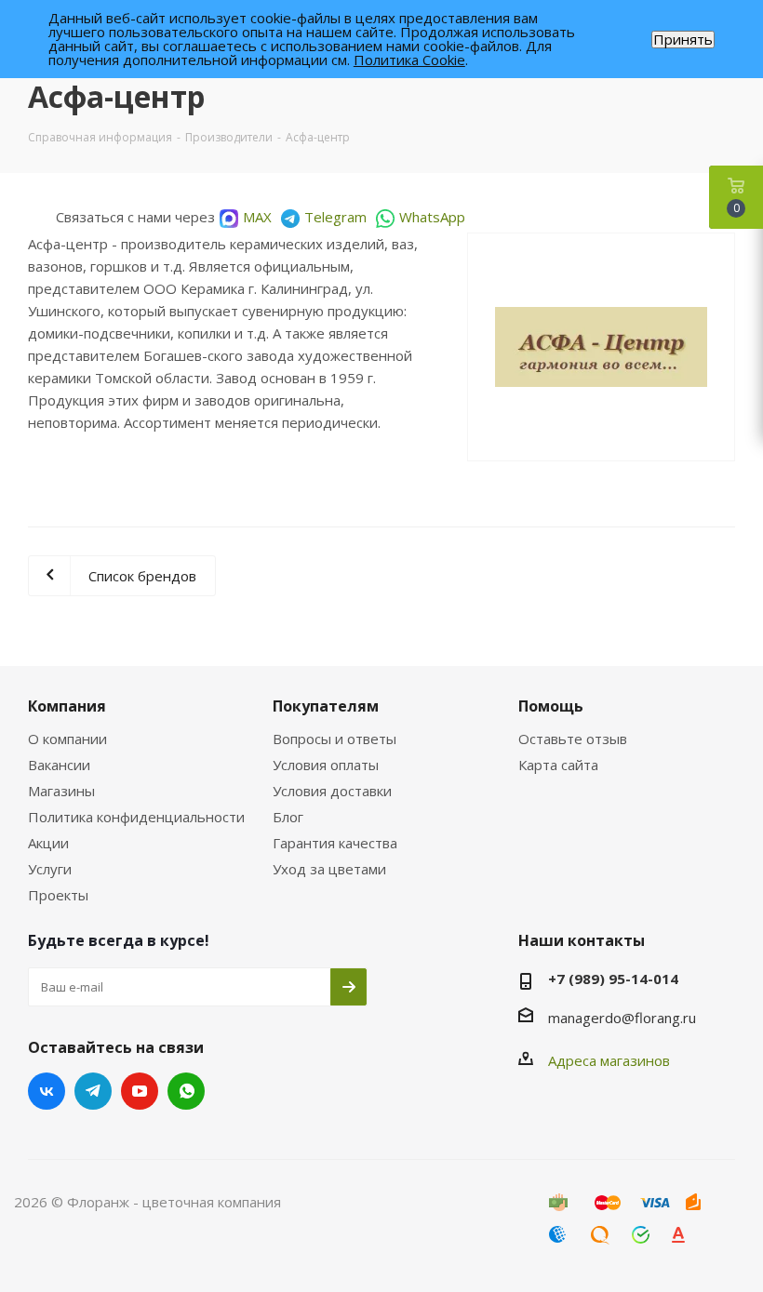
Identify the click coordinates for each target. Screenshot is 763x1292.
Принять (683, 39)
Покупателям (326, 706)
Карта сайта (558, 764)
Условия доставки (332, 790)
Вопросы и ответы (334, 738)
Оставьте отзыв (572, 738)
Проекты (58, 895)
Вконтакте (46, 1091)
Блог (288, 816)
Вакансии (59, 764)
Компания (67, 706)
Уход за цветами (329, 868)
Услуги (50, 868)
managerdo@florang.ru (622, 1017)
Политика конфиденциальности (136, 816)
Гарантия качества (335, 842)
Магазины (61, 790)
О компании (67, 738)
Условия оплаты (326, 764)
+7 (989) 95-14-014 (613, 978)
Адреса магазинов (609, 1060)
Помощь (550, 706)
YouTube (139, 1091)
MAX (257, 216)
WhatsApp (432, 216)
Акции (48, 842)
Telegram (335, 216)
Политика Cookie (409, 59)
